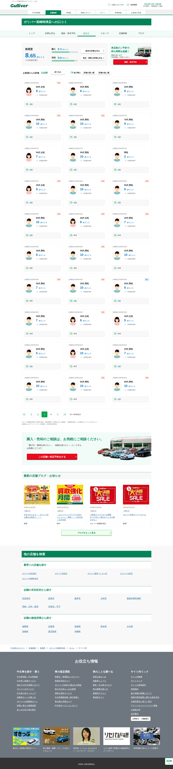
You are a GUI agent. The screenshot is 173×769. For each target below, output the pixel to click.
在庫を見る (50, 33)
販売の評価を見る (93, 51)
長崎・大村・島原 (30, 606)
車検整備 (118, 13)
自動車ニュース (99, 681)
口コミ (72, 648)
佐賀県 (51, 626)
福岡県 (25, 626)
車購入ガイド (86, 13)
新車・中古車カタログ (102, 685)
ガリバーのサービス (25, 689)
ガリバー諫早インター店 (97, 574)
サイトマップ (136, 681)
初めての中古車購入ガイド (28, 685)
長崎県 (77, 626)
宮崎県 (25, 631)
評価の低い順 (104, 73)
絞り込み (58, 72)
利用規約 (134, 689)
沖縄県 (77, 631)
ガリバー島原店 (61, 574)
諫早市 (77, 598)
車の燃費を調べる (100, 689)
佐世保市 (26, 598)
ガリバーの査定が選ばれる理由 (68, 685)
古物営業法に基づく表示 (141, 701)
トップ (32, 33)
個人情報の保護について (141, 693)
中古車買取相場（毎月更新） (67, 697)
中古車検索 (36, 13)
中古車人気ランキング (26, 693)
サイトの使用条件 (138, 685)
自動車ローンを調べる (26, 697)
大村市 (104, 598)
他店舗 (169, 761)
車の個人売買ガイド (63, 701)
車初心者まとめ (99, 677)
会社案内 (134, 714)
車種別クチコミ (99, 693)
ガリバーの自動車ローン (27, 701)
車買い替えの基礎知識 (26, 705)
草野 (31, 104)
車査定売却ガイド (62, 681)
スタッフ (105, 33)
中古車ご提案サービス (26, 681)
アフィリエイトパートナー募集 (144, 705)
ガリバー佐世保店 (29, 574)
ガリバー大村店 (126, 574)
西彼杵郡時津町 (134, 598)
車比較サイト (98, 697)
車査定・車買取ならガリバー (67, 677)
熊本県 (104, 626)
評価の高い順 (89, 73)
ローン (102, 13)
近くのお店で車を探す (26, 710)
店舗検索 (53, 13)
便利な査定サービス (63, 693)
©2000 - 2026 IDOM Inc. (86, 764)
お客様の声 (135, 710)
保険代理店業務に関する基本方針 (145, 697)
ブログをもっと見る (86, 533)
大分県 (130, 626)
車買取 (68, 13)
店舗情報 (123, 33)
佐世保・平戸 (54, 606)
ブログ (141, 33)
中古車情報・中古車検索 (27, 677)
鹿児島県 (52, 631)
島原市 (51, 598)
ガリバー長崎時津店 (30, 579)
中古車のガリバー (18, 648)
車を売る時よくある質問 (65, 689)
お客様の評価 (136, 13)
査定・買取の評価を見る (92, 58)
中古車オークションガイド (66, 705)
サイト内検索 (136, 677)
